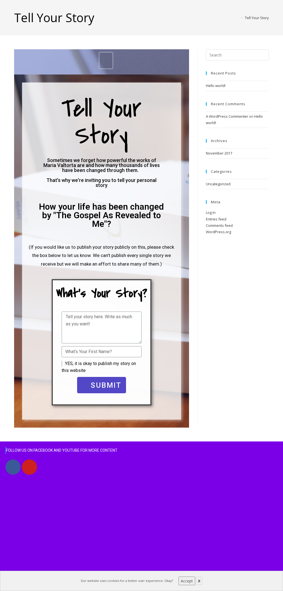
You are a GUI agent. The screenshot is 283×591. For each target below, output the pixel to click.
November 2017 (219, 153)
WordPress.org (218, 231)
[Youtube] (29, 466)
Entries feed (216, 219)
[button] (106, 60)
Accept (187, 581)
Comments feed (219, 225)
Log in (211, 212)
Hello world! (216, 85)
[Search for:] (237, 54)
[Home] (238, 17)
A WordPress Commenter (227, 116)
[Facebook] (13, 466)
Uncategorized (218, 183)
